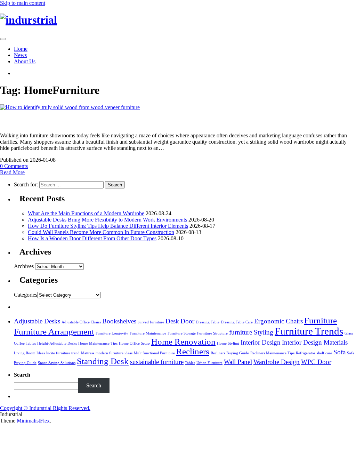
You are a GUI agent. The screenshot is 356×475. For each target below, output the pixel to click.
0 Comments (14, 166)
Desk (172, 321)
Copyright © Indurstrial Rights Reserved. (45, 408)
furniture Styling (251, 332)
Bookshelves (119, 321)
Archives (24, 266)
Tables (190, 363)
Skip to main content (22, 3)
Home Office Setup (134, 343)
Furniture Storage (182, 333)
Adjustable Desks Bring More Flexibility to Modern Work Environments (107, 220)
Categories (25, 295)
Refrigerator (305, 353)
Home (20, 49)
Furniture (320, 320)
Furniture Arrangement (54, 331)
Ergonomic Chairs (278, 321)
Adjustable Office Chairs (81, 322)
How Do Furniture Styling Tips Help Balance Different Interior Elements (108, 226)
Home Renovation (183, 341)
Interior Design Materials (315, 342)
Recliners (192, 351)
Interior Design (261, 342)
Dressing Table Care (237, 322)
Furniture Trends (309, 331)
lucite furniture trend (63, 353)
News (20, 55)
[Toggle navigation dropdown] (3, 39)
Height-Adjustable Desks (57, 343)
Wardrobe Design (276, 361)
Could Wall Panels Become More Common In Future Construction (101, 232)
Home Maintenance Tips (98, 343)
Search (93, 385)
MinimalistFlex (33, 421)
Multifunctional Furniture (154, 353)
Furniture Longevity (112, 333)
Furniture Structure (212, 333)
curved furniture (151, 322)
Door (187, 321)
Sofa (339, 352)
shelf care (324, 353)
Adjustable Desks (37, 321)
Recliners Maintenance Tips (272, 353)
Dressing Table (207, 322)
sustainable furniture (157, 361)
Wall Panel (238, 361)
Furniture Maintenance (148, 333)
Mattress (87, 353)
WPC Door (316, 361)
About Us (24, 61)
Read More (12, 172)
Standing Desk (103, 361)
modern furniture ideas (114, 353)
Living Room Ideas (29, 353)
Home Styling (228, 343)
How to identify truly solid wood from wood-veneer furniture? (116, 120)
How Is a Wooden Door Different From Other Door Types (92, 238)
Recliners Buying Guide (230, 353)
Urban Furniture (209, 363)
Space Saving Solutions (56, 363)
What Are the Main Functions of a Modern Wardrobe (86, 213)
